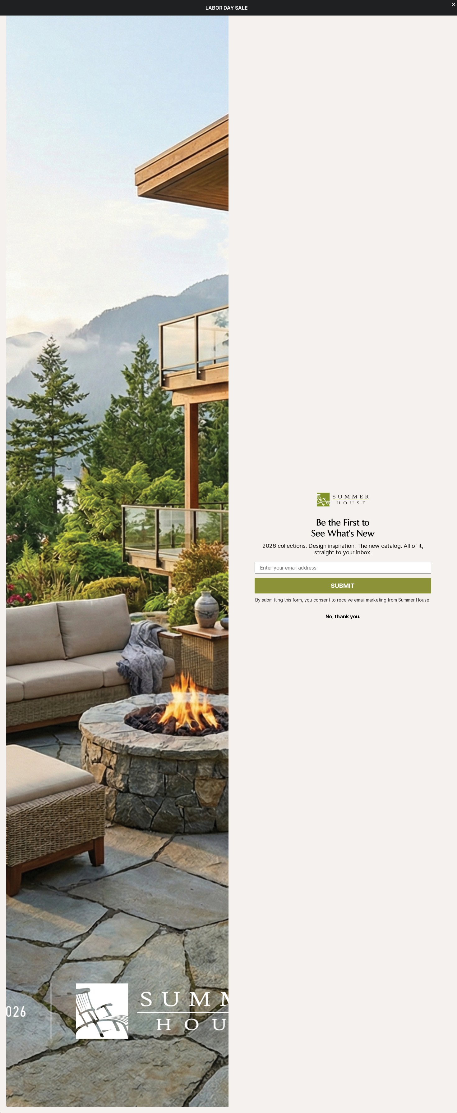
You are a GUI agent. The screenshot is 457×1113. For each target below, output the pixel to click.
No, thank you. (342, 616)
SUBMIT (343, 585)
